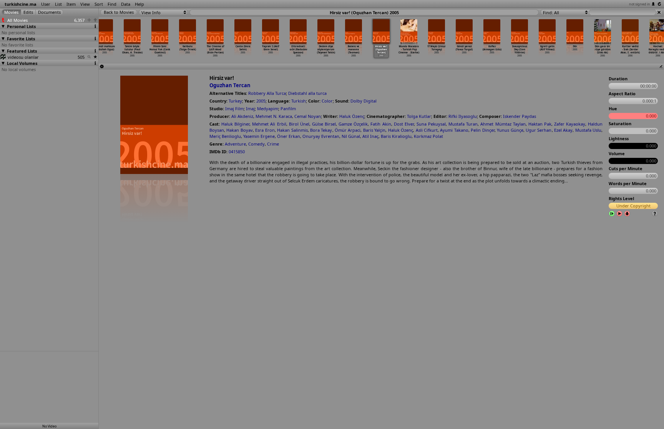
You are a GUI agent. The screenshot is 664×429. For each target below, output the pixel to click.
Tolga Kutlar (419, 116)
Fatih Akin (380, 124)
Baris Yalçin (374, 130)
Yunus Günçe (510, 130)
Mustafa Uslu (588, 130)
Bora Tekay (321, 130)
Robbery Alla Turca (267, 93)
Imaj (250, 108)
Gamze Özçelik (353, 124)
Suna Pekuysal (431, 124)
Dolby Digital (363, 101)
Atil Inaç (370, 136)
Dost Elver (404, 124)
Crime (273, 144)
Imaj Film (234, 108)
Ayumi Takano (454, 130)
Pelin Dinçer (482, 130)
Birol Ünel (299, 124)
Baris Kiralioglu (396, 136)
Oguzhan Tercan (230, 85)
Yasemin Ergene (259, 136)
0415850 (237, 151)
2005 (261, 101)
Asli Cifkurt (427, 130)
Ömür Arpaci (347, 130)
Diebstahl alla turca (307, 93)
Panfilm (288, 108)
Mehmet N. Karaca (274, 116)
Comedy (256, 144)
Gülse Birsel (324, 124)
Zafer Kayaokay (569, 124)
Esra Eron (264, 130)
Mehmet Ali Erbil (269, 124)
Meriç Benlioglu (225, 136)
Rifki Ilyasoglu (462, 116)
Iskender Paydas (519, 116)
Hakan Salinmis (292, 130)
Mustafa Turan (463, 124)
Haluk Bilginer (235, 124)
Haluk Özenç (351, 116)
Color (327, 101)
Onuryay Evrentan (320, 136)
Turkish (298, 101)
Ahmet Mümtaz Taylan (502, 124)
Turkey (235, 101)
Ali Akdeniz (242, 116)
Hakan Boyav (239, 130)
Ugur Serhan (538, 130)
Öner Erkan (288, 136)
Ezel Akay (563, 130)
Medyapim (267, 108)
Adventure (235, 144)
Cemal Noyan (307, 116)
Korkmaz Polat (428, 136)
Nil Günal (351, 136)
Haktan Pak (539, 124)
